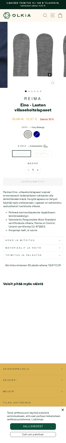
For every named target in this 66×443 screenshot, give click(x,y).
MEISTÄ (8, 391)
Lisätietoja (37, 419)
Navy (36, 134)
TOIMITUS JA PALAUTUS (24, 255)
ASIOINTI (10, 380)
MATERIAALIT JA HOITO (23, 248)
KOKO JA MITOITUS (20, 240)
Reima (33, 98)
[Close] (63, 410)
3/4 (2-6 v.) (21, 153)
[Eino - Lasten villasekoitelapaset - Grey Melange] (5, 346)
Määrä (33, 163)
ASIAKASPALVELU (16, 369)
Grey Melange (28, 134)
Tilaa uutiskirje (17, 403)
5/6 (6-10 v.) (42, 153)
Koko (30, 146)
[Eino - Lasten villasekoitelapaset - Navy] (9, 346)
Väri (33, 127)
